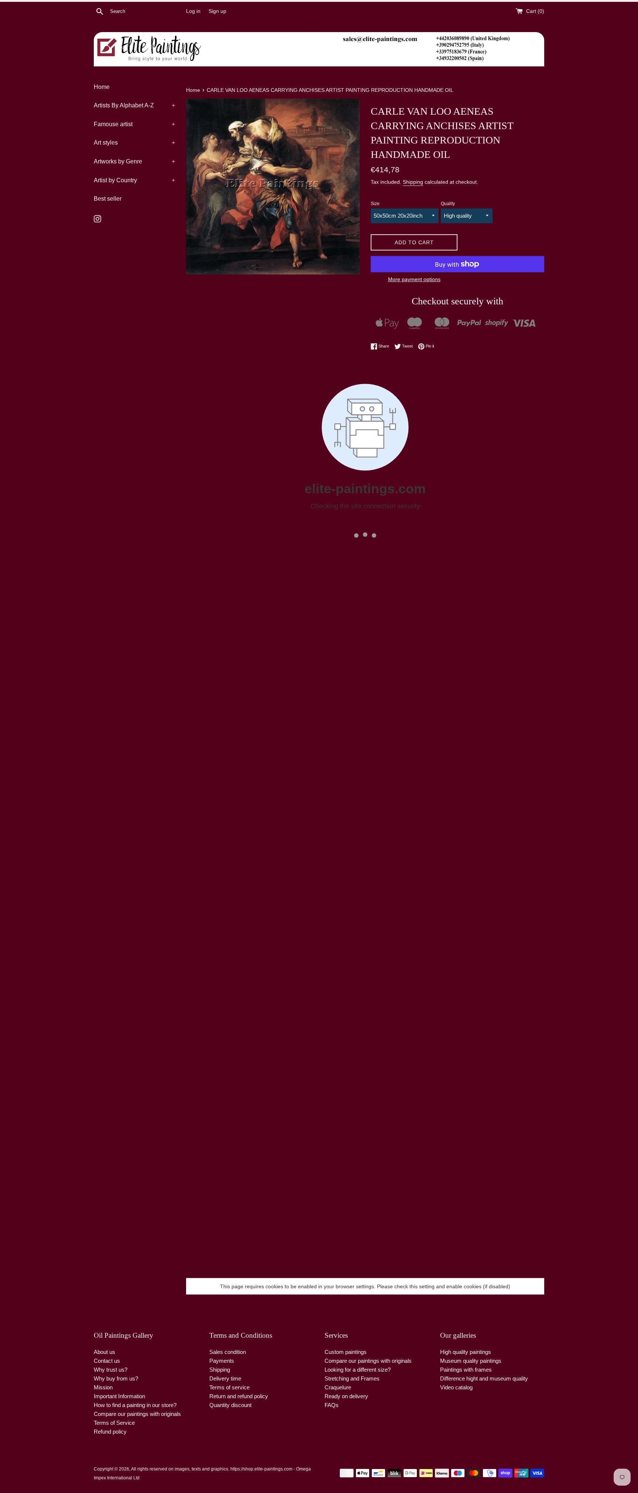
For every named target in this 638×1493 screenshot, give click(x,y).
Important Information (119, 1396)
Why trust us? (110, 1369)
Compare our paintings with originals (137, 1414)
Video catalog (456, 1387)
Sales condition (227, 1352)
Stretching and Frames (352, 1378)
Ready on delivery (346, 1396)
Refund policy (110, 1431)
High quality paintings (465, 1352)
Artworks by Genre (134, 161)
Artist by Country (134, 180)
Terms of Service (114, 1423)
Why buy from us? (116, 1378)
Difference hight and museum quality (484, 1378)
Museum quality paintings (470, 1361)
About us (104, 1352)
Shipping (413, 182)
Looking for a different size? (358, 1369)
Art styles (134, 142)
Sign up (217, 11)
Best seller (107, 199)
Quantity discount (230, 1405)
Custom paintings (346, 1352)
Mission (103, 1387)
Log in (193, 11)
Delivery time (225, 1378)
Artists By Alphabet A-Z (134, 105)
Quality (448, 203)
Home (102, 87)
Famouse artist (134, 124)
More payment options (414, 279)
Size (375, 203)
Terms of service (229, 1387)
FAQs (332, 1405)
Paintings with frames (466, 1369)
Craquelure (338, 1387)
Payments (221, 1361)
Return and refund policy (238, 1396)
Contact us (107, 1361)
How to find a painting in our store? (135, 1405)
